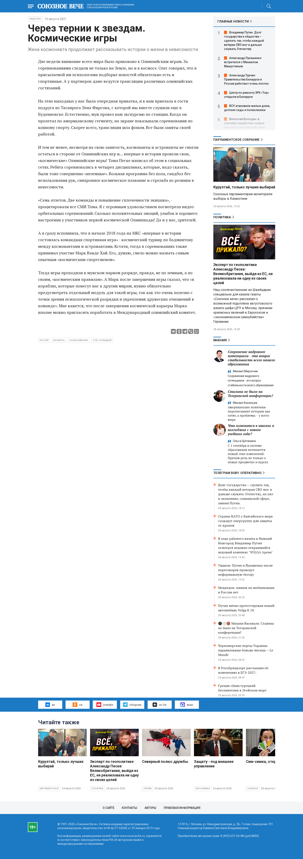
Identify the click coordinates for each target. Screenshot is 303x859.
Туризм (147, 788)
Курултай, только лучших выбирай (244, 187)
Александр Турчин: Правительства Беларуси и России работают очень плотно (246, 79)
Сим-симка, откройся (265, 761)
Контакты (129, 807)
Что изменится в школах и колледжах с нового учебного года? (251, 429)
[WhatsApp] (196, 331)
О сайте (108, 807)
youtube (108, 705)
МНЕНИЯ (220, 340)
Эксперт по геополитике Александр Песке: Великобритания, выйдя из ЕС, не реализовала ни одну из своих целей (243, 273)
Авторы (150, 807)
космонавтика (78, 340)
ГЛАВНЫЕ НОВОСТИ (233, 21)
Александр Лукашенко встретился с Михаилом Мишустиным (243, 62)
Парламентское (49, 788)
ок (80, 705)
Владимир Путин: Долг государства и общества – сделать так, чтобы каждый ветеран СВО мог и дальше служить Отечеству (244, 41)
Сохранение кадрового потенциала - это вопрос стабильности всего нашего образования (251, 357)
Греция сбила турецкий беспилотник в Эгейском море (242, 687)
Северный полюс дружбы (165, 761)
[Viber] (190, 331)
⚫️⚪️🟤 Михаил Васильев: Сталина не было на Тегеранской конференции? (246, 628)
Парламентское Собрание (236, 140)
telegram (135, 705)
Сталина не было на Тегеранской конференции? (250, 393)
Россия (44, 340)
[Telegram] (184, 331)
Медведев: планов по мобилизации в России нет (246, 589)
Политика (222, 217)
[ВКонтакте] (173, 331)
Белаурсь (59, 340)
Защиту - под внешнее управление (214, 763)
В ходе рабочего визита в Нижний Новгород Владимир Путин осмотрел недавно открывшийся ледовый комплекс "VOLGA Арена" (245, 545)
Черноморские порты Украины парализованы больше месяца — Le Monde (245, 650)
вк (53, 705)
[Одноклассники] (179, 331)
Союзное (252, 788)
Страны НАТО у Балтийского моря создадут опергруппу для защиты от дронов (245, 521)
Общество (35, 19)
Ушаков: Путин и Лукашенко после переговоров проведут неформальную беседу (245, 570)
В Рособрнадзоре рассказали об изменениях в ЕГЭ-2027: (243, 670)
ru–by (163, 705)
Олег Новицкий (102, 340)
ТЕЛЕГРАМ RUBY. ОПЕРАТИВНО (237, 473)
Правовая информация (182, 807)
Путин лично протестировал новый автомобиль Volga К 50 (246, 607)
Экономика (202, 788)
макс (190, 705)
